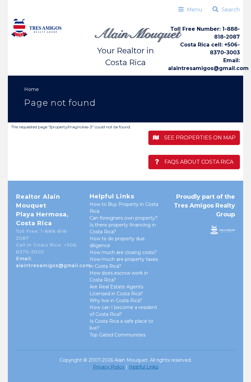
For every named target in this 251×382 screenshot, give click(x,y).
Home (31, 89)
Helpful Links (143, 367)
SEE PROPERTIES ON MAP (197, 138)
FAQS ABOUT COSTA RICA (196, 162)
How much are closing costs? (123, 252)
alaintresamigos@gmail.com (208, 68)
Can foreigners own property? (124, 218)
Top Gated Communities (117, 335)
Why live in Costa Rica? (116, 300)
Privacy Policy (109, 367)
